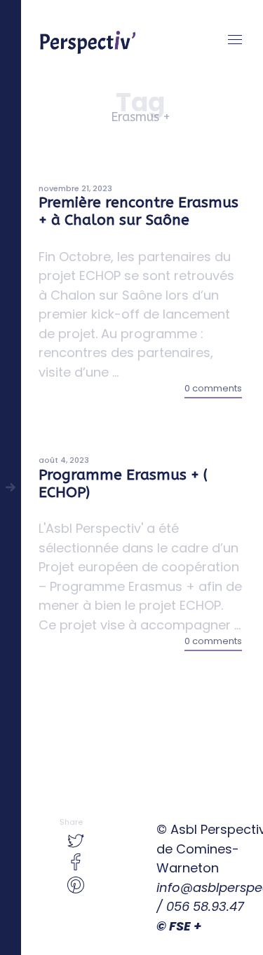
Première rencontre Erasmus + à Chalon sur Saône (138, 211)
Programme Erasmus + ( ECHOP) (123, 483)
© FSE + (178, 926)
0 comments (213, 388)
